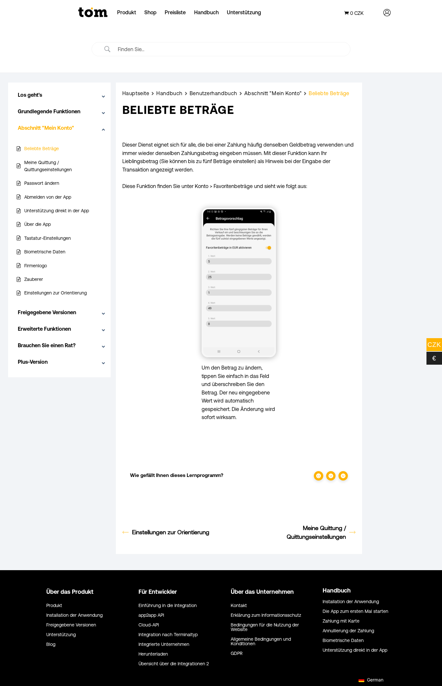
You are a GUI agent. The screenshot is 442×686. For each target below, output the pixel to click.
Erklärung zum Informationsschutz (266, 615)
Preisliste (175, 12)
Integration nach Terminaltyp (168, 634)
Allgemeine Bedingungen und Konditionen (261, 641)
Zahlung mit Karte (341, 621)
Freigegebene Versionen (71, 625)
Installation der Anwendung (74, 615)
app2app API (151, 615)
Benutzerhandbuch (213, 93)
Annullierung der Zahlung (348, 630)
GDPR (237, 653)
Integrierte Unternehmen (163, 644)
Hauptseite (135, 93)
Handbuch (206, 12)
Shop (150, 12)
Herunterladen (153, 654)
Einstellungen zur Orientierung (170, 532)
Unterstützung (244, 12)
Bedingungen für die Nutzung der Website (265, 627)
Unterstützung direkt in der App (355, 650)
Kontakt (239, 605)
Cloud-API (148, 625)
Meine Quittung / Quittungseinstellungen (316, 532)
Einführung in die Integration (167, 605)
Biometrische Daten (343, 640)
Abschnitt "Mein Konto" (273, 93)
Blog (50, 644)
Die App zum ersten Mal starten (355, 611)
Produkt (126, 12)
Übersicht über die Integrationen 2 (173, 663)
